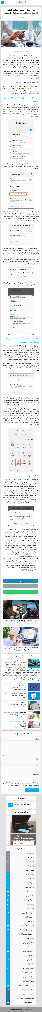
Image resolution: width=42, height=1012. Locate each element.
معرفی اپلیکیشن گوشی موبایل (28, 677)
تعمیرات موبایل (22, 661)
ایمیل (37, 765)
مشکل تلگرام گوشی (34, 675)
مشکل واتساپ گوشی (15, 675)
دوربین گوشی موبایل (28, 672)
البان (19, 17)
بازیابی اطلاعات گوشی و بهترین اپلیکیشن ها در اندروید (18, 715)
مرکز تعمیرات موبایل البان (22, 674)
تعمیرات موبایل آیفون (22, 669)
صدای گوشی (18, 672)
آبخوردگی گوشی (14, 661)
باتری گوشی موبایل (15, 666)
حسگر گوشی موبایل (12, 671)
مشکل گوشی (25, 675)
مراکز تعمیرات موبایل (9, 672)
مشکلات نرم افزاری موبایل (23, 82)
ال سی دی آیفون (18, 662)
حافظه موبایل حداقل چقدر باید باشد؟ (18, 705)
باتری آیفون (14, 664)
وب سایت (36, 774)
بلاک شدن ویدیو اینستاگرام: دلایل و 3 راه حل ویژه (18, 688)
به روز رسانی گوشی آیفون (15, 667)
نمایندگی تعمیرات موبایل (14, 677)
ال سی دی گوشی (8, 662)
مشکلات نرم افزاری (21, 686)
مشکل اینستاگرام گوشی (9, 674)
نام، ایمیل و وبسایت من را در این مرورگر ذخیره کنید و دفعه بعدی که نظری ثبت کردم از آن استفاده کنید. (21, 784)
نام (37, 759)
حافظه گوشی (22, 671)
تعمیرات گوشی (32, 669)
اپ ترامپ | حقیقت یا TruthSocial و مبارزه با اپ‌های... (19, 727)
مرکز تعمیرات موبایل (34, 674)
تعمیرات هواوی (30, 671)
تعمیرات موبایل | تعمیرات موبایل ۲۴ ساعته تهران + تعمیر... (26, 680)
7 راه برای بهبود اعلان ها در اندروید (19, 696)
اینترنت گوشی (21, 664)
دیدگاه (37, 739)
